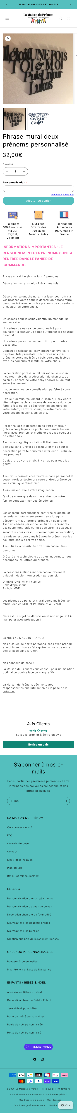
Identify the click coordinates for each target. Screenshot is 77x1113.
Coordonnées (54, 1100)
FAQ (9, 835)
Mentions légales (58, 1105)
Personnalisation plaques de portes (29, 906)
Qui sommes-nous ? (19, 827)
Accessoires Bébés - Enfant (24, 992)
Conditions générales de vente (29, 1105)
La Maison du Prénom (27, 1089)
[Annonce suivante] (70, 5)
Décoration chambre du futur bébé (29, 914)
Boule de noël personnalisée (25, 1024)
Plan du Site (14, 867)
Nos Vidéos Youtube (20, 859)
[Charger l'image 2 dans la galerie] (38, 119)
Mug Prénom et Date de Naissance (29, 969)
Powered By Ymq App (62, 194)
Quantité (8, 164)
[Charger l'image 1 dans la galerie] (15, 119)
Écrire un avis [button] (38, 744)
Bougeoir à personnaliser (22, 961)
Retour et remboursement (23, 875)
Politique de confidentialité (56, 1089)
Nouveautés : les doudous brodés (28, 922)
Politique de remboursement (27, 1094)
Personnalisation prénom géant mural (30, 898)
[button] (7, 18)
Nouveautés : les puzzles (23, 930)
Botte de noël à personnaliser (25, 1016)
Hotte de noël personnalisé (24, 1032)
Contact (12, 851)
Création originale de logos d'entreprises (33, 938)
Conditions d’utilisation (31, 1100)
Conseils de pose (18, 843)
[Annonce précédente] (7, 5)
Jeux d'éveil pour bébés (22, 1008)
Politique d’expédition (56, 1094)
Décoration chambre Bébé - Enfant (29, 1000)
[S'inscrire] (66, 801)
